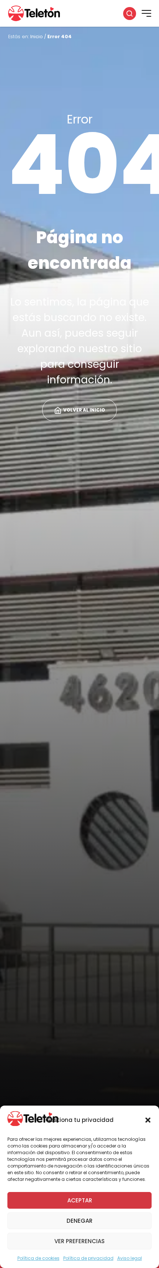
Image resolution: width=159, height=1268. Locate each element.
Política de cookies (38, 1258)
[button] (148, 1120)
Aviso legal (129, 1258)
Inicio (36, 36)
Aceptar (79, 1200)
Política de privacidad (88, 1258)
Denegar (79, 1221)
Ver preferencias (79, 1241)
